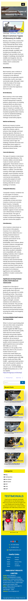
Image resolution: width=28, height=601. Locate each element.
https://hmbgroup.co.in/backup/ (12, 372)
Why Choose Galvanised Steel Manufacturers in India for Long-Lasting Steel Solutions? (13, 402)
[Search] (22, 382)
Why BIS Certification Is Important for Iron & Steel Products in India (13, 433)
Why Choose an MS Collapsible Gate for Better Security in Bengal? (12, 448)
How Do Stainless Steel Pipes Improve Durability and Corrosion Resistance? (12, 464)
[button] (10, 532)
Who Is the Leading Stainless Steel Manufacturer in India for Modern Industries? (13, 417)
